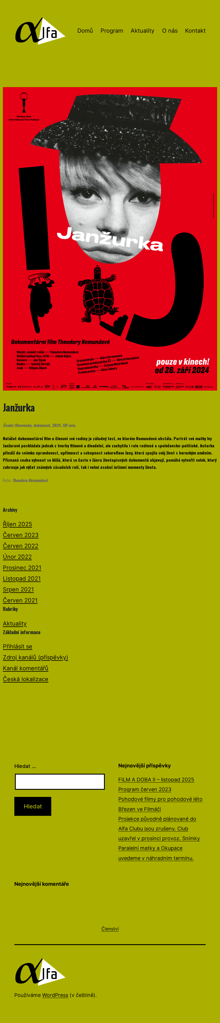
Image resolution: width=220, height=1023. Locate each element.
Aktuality (142, 30)
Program (112, 30)
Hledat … (25, 766)
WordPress (55, 995)
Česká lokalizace (25, 679)
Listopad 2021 (22, 578)
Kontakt (195, 30)
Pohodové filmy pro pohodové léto (160, 799)
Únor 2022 (17, 556)
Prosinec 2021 (22, 567)
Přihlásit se (17, 646)
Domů (85, 30)
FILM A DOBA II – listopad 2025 (156, 780)
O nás (170, 30)
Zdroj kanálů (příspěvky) (35, 657)
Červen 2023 (21, 535)
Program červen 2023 (144, 789)
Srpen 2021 (18, 589)
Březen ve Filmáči (139, 809)
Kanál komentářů (25, 668)
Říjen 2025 (17, 524)
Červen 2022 (20, 545)
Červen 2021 (20, 600)
